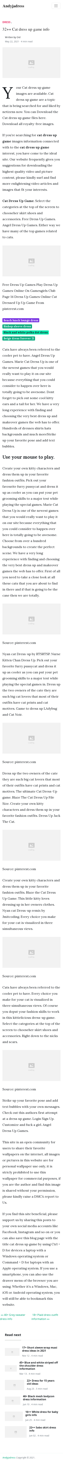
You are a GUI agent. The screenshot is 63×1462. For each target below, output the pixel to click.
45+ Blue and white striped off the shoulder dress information (38, 1366)
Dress (6, 22)
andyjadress (9, 1457)
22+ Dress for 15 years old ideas (40, 1382)
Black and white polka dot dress (26, 332)
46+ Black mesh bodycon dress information (38, 1397)
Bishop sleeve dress (17, 326)
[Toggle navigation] (56, 6)
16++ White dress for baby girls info (41, 1413)
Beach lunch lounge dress (21, 320)
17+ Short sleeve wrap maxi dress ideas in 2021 (39, 1349)
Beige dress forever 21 (19, 338)
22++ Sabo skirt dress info (42, 1429)
